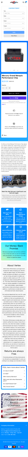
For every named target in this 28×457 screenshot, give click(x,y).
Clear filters (14, 35)
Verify (14, 32)
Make (5, 16)
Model (5, 21)
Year (5, 11)
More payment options (14, 101)
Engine (5, 26)
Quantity (4, 85)
